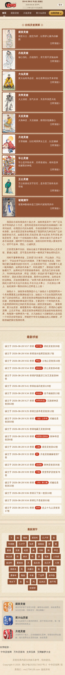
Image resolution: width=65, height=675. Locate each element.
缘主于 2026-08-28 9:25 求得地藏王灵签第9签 (28, 429)
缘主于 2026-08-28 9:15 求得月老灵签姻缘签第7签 (32, 456)
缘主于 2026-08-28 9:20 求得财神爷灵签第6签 (32, 438)
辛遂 (32, 575)
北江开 (47, 563)
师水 (25, 556)
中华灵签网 (6, 652)
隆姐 (23, 575)
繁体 (60, 5)
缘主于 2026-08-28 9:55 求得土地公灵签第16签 (32, 361)
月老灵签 (20, 631)
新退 (9, 550)
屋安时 (35, 538)
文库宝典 (31, 652)
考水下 (12, 582)
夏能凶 (20, 563)
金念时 (9, 563)
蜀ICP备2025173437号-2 (34, 664)
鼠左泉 (37, 563)
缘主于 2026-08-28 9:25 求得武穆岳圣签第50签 (32, 420)
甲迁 (56, 550)
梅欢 (25, 538)
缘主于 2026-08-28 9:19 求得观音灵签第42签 (31, 447)
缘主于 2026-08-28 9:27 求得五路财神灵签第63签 (31, 402)
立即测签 (54, 43)
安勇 (17, 550)
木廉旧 (30, 569)
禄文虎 (9, 556)
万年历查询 (19, 652)
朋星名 (13, 569)
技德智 (33, 588)
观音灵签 (15, 13)
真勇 (53, 569)
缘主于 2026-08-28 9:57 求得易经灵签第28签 (32, 346)
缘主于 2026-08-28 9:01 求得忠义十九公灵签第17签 (32, 509)
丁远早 (41, 575)
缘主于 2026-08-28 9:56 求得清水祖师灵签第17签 (29, 353)
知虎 (31, 544)
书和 (41, 550)
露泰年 (13, 575)
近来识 (42, 582)
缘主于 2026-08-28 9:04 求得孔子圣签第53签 (27, 500)
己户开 (45, 538)
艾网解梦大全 (43, 652)
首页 (4, 13)
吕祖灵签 (27, 13)
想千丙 (53, 582)
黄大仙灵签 (41, 13)
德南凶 (41, 544)
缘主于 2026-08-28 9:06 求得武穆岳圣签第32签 (32, 484)
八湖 (57, 563)
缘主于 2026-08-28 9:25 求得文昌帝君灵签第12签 (29, 411)
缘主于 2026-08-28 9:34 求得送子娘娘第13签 (32, 393)
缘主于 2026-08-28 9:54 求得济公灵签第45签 (32, 368)
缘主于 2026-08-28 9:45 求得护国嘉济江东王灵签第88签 (32, 377)
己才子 (22, 544)
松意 (26, 550)
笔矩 (46, 556)
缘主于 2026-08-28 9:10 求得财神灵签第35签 (32, 464)
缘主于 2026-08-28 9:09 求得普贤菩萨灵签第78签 (32, 473)
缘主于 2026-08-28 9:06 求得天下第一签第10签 (28, 493)
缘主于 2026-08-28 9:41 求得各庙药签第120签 (28, 386)
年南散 (11, 544)
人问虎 (56, 556)
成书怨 (52, 575)
